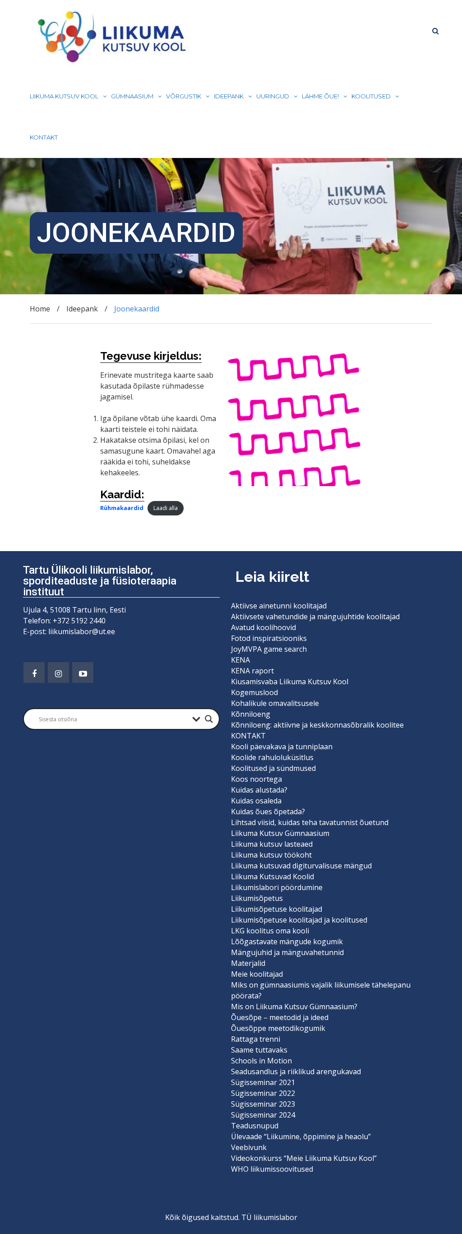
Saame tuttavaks (259, 1050)
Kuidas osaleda (256, 801)
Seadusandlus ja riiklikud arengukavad (296, 1071)
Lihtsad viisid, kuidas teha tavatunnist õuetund (309, 822)
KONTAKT (44, 137)
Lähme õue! (320, 96)
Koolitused (371, 96)
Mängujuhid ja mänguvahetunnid (287, 952)
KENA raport (252, 671)
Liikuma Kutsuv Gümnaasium (280, 833)
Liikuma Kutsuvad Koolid (272, 876)
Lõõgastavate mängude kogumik (287, 941)
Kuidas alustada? (259, 790)
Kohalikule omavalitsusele (275, 703)
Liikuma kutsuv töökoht (271, 855)
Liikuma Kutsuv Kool (64, 96)
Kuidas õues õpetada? (268, 811)
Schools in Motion (261, 1061)
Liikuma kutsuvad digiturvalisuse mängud (301, 866)
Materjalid (248, 963)
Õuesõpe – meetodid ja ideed (279, 1017)
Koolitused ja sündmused (273, 768)
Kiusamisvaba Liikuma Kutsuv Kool (289, 682)
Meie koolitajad (257, 974)
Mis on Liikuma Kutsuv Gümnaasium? (294, 1006)
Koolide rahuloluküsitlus (272, 757)
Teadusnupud (254, 1126)
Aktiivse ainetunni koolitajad (279, 606)
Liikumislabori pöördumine (277, 887)
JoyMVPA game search (269, 649)
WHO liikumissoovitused (272, 1169)
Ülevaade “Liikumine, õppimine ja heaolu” (301, 1136)
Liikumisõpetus (257, 898)
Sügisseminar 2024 (263, 1115)
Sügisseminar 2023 (263, 1104)
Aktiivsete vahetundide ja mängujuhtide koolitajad (315, 617)
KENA (240, 660)
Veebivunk (249, 1147)
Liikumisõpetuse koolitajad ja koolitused (299, 920)
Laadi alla (165, 508)
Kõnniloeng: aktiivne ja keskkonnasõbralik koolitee (317, 725)
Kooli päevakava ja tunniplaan (282, 747)
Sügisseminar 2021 (263, 1082)
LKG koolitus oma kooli (270, 931)
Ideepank (229, 96)
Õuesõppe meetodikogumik (278, 1028)
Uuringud (272, 96)
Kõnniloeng (250, 714)
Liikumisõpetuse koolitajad (276, 909)
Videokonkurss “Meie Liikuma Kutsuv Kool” (304, 1158)
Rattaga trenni (255, 1039)
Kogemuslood (254, 692)
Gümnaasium (132, 96)
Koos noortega (256, 779)
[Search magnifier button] (209, 719)
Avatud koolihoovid (263, 627)
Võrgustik (183, 96)
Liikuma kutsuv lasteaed (272, 844)
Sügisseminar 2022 (263, 1093)
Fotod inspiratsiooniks (269, 638)
